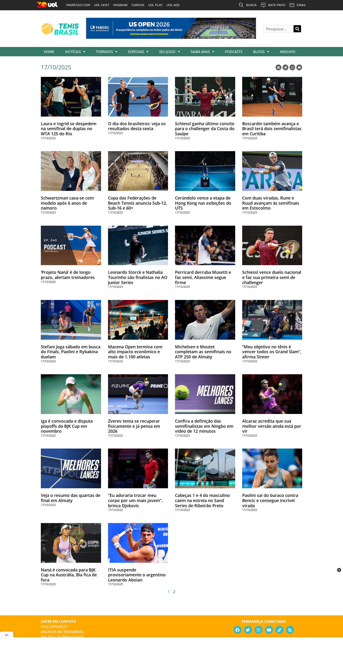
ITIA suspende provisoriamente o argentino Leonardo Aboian (137, 575)
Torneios (104, 51)
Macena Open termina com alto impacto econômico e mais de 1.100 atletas (135, 352)
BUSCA (251, 5)
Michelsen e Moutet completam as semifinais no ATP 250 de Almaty (203, 352)
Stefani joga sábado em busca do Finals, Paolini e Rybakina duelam (70, 352)
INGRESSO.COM (78, 5)
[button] (278, 67)
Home (49, 51)
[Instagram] (258, 630)
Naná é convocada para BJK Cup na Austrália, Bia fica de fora (69, 575)
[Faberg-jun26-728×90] (171, 37)
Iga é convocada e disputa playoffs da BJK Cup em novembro (67, 426)
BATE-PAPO (276, 5)
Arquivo (287, 51)
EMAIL (301, 5)
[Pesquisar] (297, 28)
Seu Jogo (167, 51)
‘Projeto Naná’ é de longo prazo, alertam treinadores (68, 274)
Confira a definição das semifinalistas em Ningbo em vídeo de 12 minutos (204, 426)
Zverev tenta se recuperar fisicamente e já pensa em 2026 (134, 426)
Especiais (136, 51)
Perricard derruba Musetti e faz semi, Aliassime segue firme (203, 277)
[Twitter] (248, 630)
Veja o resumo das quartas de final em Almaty (70, 497)
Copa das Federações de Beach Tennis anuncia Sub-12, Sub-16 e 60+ (137, 203)
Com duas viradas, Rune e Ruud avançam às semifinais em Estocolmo (270, 203)
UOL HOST (101, 5)
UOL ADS (173, 5)
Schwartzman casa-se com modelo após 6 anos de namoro (67, 203)
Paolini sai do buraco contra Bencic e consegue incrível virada (270, 500)
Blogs (259, 51)
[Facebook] (238, 630)
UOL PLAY (155, 5)
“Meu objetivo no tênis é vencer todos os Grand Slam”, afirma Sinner (271, 352)
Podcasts (233, 51)
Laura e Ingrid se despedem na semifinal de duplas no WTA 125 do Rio (68, 128)
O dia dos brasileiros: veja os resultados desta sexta (137, 126)
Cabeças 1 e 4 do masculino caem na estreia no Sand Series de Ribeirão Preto (202, 500)
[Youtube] (269, 630)
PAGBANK (120, 5)
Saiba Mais (200, 51)
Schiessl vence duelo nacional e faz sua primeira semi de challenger (271, 277)
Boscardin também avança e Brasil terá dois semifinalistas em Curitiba (271, 128)
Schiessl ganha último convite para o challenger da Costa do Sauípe (204, 128)
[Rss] (290, 630)
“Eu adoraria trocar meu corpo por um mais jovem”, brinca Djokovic (135, 500)
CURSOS (138, 5)
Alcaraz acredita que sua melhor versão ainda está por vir (271, 426)
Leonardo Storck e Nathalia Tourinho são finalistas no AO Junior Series (137, 277)
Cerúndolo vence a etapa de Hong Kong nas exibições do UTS (203, 203)
